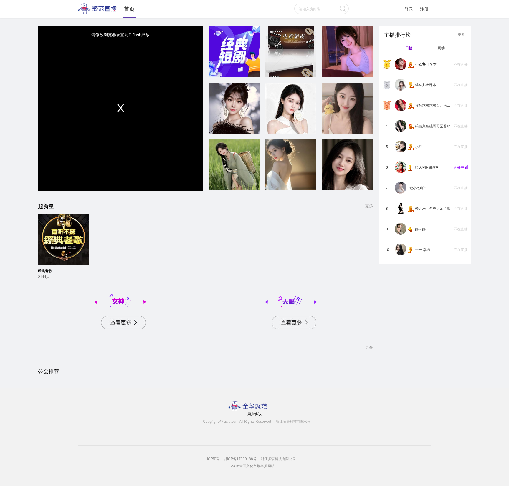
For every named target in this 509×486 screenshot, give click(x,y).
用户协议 (254, 413)
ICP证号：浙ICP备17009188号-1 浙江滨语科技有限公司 (251, 458)
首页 (129, 9)
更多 (369, 206)
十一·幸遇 (422, 249)
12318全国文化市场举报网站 (252, 465)
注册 (424, 9)
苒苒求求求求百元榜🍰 (433, 105)
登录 (409, 9)
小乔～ (420, 146)
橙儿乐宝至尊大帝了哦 (432, 208)
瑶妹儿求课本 (425, 84)
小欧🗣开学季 (426, 63)
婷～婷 (420, 228)
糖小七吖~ (417, 187)
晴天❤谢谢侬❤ (427, 166)
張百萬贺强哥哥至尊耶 (432, 125)
